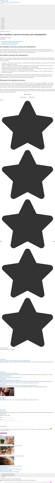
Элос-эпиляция (3, 411)
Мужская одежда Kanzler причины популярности (10, 379)
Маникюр (3, 22)
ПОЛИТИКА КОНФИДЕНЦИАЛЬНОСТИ (8, 475)
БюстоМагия (2, 398)
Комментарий (3, 426)
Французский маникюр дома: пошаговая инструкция (11, 445)
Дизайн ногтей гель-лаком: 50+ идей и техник (9, 471)
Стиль (3, 23)
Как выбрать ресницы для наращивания (10, 42)
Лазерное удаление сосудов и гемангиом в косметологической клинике (15, 360)
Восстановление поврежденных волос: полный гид (11, 466)
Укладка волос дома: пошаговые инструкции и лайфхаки (12, 455)
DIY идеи (3, 26)
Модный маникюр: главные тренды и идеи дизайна (11, 468)
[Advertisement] (27, 11)
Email (1, 419)
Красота (3, 19)
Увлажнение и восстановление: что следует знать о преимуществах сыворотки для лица (19, 385)
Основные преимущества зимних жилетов (9, 373)
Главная (3, 18)
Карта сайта (4, 476)
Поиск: (1, 3)
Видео (3, 27)
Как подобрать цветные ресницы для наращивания (12, 41)
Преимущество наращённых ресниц (9, 44)
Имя (1, 417)
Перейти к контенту (4, 0)
